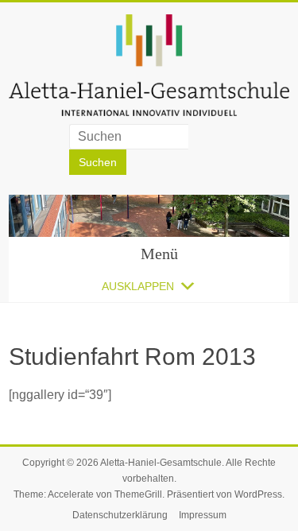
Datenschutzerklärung (120, 515)
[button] (138, 286)
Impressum (202, 515)
